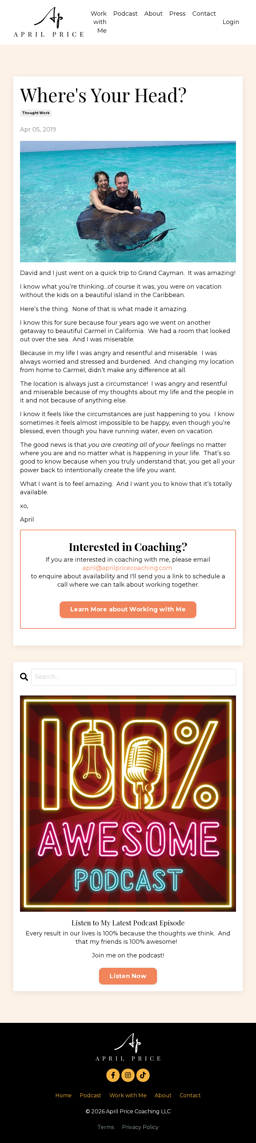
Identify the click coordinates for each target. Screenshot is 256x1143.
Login (231, 22)
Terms (105, 1127)
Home (63, 1095)
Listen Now (128, 976)
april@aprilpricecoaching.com (127, 568)
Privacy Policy (140, 1127)
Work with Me (99, 22)
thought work (36, 113)
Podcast (125, 13)
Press (177, 13)
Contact (204, 13)
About (153, 13)
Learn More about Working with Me (128, 609)
